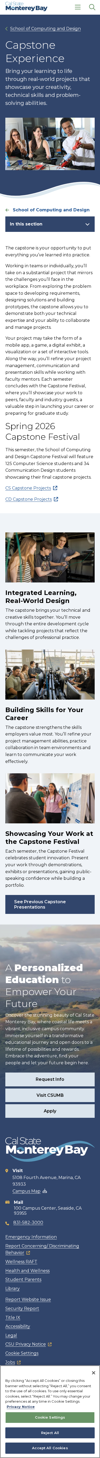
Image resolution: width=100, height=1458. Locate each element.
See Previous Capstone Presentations (40, 904)
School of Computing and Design (45, 28)
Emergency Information (31, 1236)
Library (12, 1288)
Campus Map (27, 1191)
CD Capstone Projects (28, 499)
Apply (50, 1111)
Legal (11, 1335)
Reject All (50, 1433)
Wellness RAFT (21, 1261)
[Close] (93, 1373)
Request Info (50, 1079)
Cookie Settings (21, 1353)
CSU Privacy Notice (25, 1344)
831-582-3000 (28, 1222)
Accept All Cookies (50, 1448)
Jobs (10, 1362)
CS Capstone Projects (28, 488)
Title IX (12, 1317)
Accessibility (17, 1326)
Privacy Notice (21, 1406)
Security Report (22, 1308)
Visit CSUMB (50, 1095)
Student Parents (23, 1279)
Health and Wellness (27, 1270)
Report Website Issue (28, 1299)
